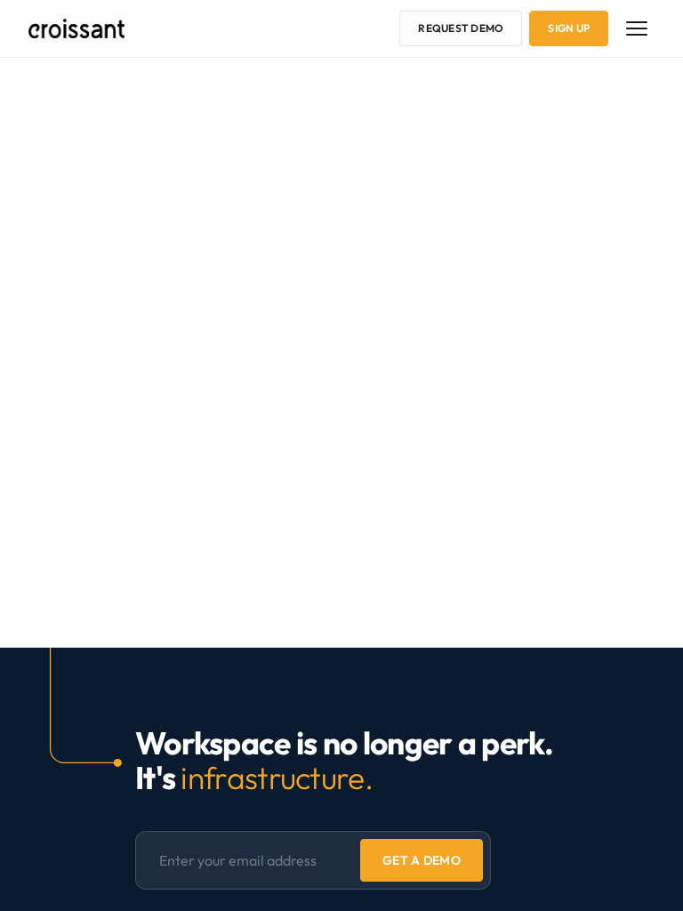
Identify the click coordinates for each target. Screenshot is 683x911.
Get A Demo (421, 860)
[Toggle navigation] (637, 28)
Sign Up (569, 28)
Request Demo (460, 28)
